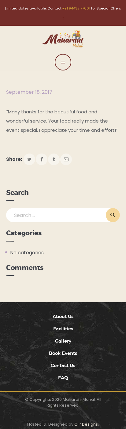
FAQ (63, 378)
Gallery (63, 341)
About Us (63, 316)
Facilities (63, 329)
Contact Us (63, 365)
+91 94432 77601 (76, 8)
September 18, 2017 (29, 92)
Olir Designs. (86, 424)
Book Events (63, 353)
